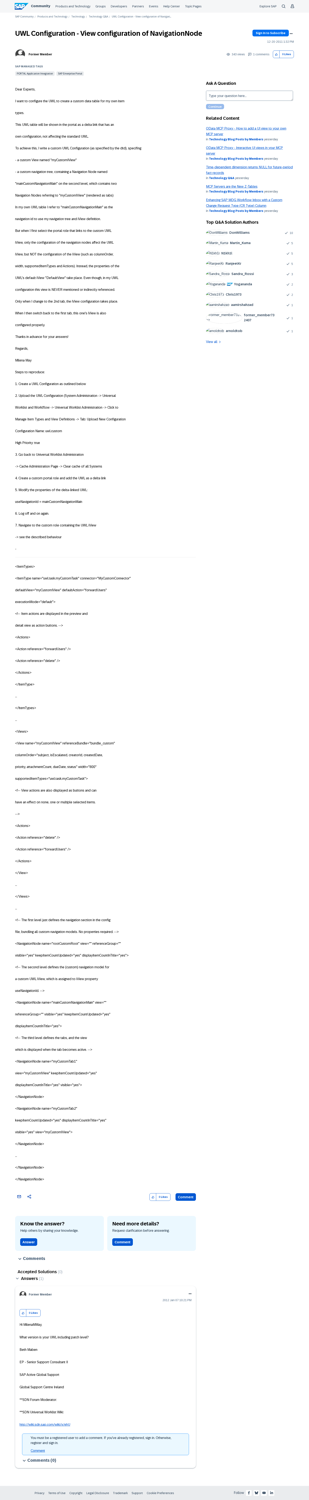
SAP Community (24, 16)
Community (40, 6)
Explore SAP (268, 6)
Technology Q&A (98, 16)
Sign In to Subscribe (270, 33)
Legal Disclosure (97, 1493)
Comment (186, 1197)
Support (137, 1493)
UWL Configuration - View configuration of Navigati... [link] (141, 16)
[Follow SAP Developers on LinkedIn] (271, 1493)
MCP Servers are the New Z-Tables (232, 186)
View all (211, 342)
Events (153, 6)
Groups (100, 6)
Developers (119, 6)
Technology (78, 16)
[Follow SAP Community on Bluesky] (256, 1493)
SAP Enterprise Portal (70, 73)
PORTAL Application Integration (35, 73)
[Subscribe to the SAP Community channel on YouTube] (264, 1493)
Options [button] (291, 33)
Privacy (39, 1493)
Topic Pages (193, 6)
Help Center (171, 6)
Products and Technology (72, 6)
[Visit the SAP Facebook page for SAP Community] (249, 1493)
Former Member (40, 54)
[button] (276, 54)
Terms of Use (57, 1493)
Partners (138, 6)
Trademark (120, 1493)
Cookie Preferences (160, 1493)
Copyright (76, 1493)
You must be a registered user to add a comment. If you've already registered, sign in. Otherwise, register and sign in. (101, 1440)
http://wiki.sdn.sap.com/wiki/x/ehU (45, 1424)
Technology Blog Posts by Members (236, 139)
